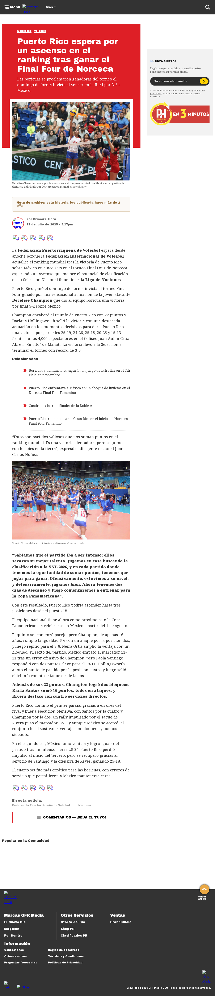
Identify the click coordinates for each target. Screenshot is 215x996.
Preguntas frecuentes (20, 962)
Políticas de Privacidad (65, 962)
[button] (24, 238)
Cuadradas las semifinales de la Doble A (60, 405)
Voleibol (40, 30)
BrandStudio (120, 922)
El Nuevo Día (15, 922)
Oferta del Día (73, 922)
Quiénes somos (15, 956)
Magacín (11, 928)
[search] (207, 7)
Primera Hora (44, 219)
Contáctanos (14, 950)
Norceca (84, 805)
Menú (15, 7)
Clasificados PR (74, 935)
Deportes (24, 30)
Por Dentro (13, 935)
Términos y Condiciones (66, 956)
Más (49, 7)
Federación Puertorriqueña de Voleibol (41, 805)
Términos (186, 90)
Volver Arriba (202, 897)
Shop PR (68, 928)
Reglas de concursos (63, 950)
